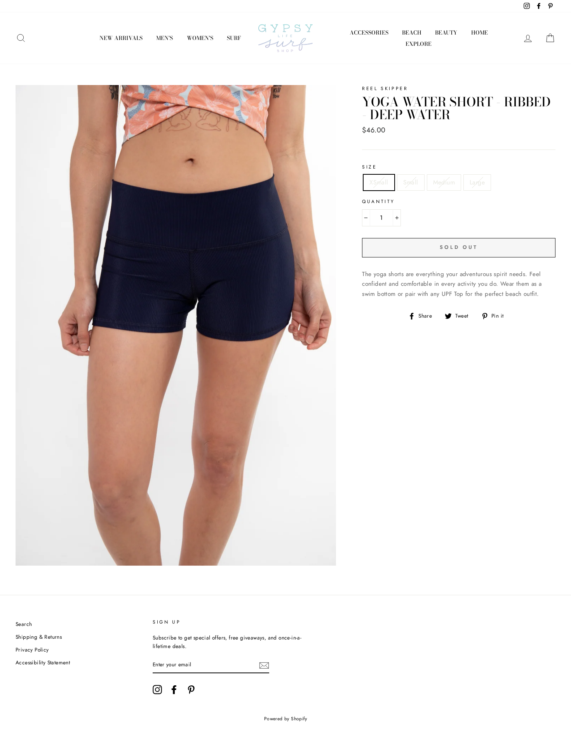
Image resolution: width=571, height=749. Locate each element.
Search (24, 624)
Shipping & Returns (39, 637)
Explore (419, 44)
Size (369, 166)
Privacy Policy (32, 649)
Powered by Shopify (285, 718)
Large (477, 182)
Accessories (369, 32)
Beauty (446, 32)
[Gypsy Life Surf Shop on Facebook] (174, 689)
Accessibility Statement (43, 662)
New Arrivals (121, 38)
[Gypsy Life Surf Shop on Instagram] (157, 689)
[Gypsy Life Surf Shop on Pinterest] (191, 689)
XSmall (378, 182)
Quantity (378, 201)
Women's (200, 38)
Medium (444, 182)
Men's (164, 38)
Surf (234, 38)
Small (410, 182)
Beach (411, 32)
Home (479, 32)
